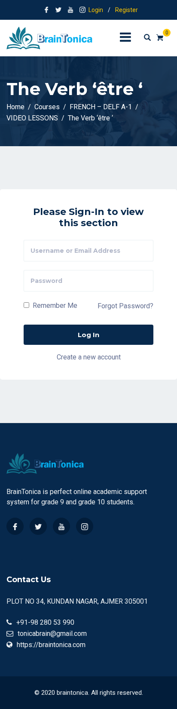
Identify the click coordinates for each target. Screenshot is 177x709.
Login (95, 9)
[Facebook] (15, 526)
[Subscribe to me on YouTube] (70, 9)
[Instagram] (84, 526)
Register (126, 9)
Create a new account (89, 357)
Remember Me (54, 305)
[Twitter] (38, 526)
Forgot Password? (125, 306)
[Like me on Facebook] (46, 9)
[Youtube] (61, 526)
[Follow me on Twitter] (58, 9)
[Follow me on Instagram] (82, 9)
